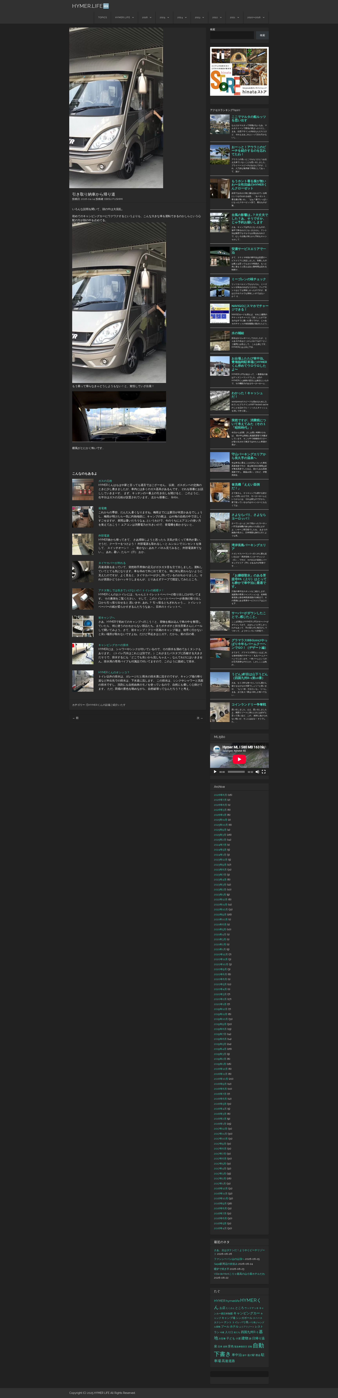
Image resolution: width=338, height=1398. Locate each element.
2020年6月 (220, 979)
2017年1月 (220, 1183)
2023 (197, 17)
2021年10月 (221, 919)
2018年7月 (220, 1093)
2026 (145, 17)
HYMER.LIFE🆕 (90, 6)
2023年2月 (220, 889)
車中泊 (237, 1355)
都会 (258, 1355)
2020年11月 (221, 959)
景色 (231, 1346)
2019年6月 (220, 1039)
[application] (239, 759)
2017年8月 (220, 1148)
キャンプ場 (228, 1317)
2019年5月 (220, 1044)
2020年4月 (220, 989)
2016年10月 (221, 1198)
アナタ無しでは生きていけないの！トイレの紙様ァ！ (131, 590)
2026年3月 (220, 809)
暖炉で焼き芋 (221, 1268)
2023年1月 (220, 894)
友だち (237, 1332)
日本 (220, 1346)
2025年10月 (221, 824)
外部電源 (103, 535)
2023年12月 (220, 859)
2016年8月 (220, 1208)
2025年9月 (220, 829)
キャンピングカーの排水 (113, 645)
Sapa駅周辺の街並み (226, 1263)
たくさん (230, 1308)
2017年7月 (220, 1153)
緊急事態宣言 (240, 1346)
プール (225, 1326)
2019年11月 (220, 1014)
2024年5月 (220, 849)
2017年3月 (220, 1173)
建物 (244, 1338)
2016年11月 (220, 1193)
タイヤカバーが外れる (112, 562)
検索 (212, 29)
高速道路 (228, 1361)
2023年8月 (220, 869)
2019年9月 (220, 1024)
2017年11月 (220, 1133)
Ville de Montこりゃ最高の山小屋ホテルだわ (239, 1273)
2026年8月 (220, 794)
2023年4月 (220, 879)
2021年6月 (220, 924)
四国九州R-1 (249, 1332)
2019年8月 (220, 1029)
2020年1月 (220, 1004)
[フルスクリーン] (264, 772)
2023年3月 (220, 884)
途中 (244, 1355)
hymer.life (233, 1301)
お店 (222, 1307)
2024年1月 (220, 854)
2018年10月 (221, 1078)
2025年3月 (220, 834)
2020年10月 (221, 964)
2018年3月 (220, 1113)
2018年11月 (220, 1073)
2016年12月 (221, 1188)
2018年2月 (220, 1118)
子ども (230, 1338)
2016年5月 (220, 1223)
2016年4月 (220, 1228)
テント (228, 1322)
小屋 (238, 1338)
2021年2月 (220, 944)
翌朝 (250, 1346)
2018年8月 (220, 1088)
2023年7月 (220, 874)
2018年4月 (220, 1108)
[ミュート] (257, 772)
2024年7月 (220, 844)
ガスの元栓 (105, 480)
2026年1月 (220, 814)
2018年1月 (220, 1123)
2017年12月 (220, 1128)
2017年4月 (220, 1168)
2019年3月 (220, 1054)
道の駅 (251, 1355)
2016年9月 (220, 1203)
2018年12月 (221, 1068)
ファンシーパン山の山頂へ (229, 1259)
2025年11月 (220, 819)
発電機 (102, 508)
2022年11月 (220, 904)
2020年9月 (220, 969)
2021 (232, 17)
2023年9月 (220, 864)
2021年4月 (220, 934)
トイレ (236, 1322)
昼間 (225, 1346)
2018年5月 (220, 1103)
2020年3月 (220, 994)
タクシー (218, 1322)
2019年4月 (220, 1048)
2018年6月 (220, 1098)
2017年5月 (220, 1163)
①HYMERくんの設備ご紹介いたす (106, 704)
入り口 (229, 1332)
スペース (257, 1318)
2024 (180, 17)
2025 (162, 17)
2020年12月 (221, 954)
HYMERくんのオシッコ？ (114, 672)
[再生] (215, 772)
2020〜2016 (254, 17)
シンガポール (244, 1317)
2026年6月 (220, 804)
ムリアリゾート (246, 1327)
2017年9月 (220, 1143)
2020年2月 (220, 999)
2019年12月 (220, 1009)
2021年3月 (220, 939)
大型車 (222, 1338)
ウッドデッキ (252, 1308)
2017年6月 (220, 1158)
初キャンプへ (106, 617)
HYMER (219, 1301)
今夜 (222, 1332)
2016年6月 (220, 1218)
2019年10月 (221, 1019)
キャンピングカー (246, 1313)
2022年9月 (220, 914)
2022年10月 (221, 909)
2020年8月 (220, 974)
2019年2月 (220, 1058)
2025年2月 (220, 839)
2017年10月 (221, 1138)
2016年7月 (220, 1213)
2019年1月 (220, 1064)
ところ (239, 1308)
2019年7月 (220, 1034)
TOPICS (102, 17)
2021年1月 (220, 949)
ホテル (234, 1326)
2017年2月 (220, 1178)
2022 (215, 17)
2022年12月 (220, 899)
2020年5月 (220, 984)
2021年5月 (220, 929)
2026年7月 (220, 799)
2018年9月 (220, 1083)
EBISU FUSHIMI (113, 199)
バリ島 (244, 1322)
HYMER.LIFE (122, 17)
